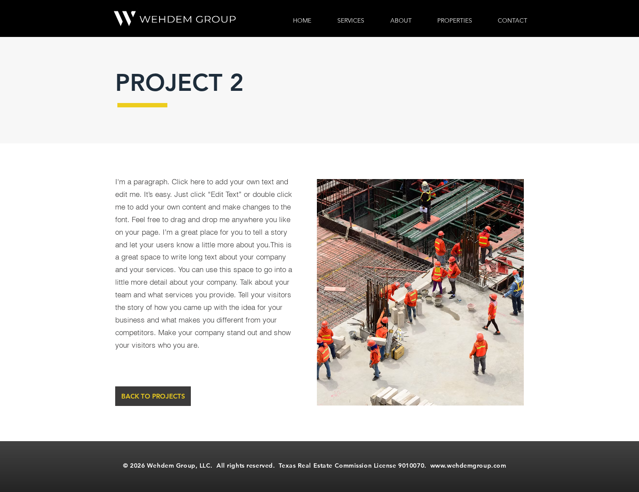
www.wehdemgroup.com (468, 465)
